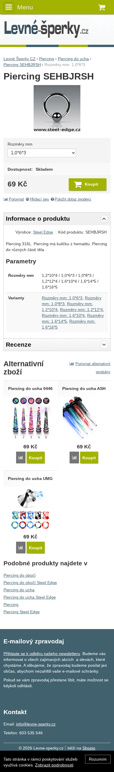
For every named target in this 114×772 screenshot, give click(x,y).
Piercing (11, 604)
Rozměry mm (20, 144)
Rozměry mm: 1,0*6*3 (62, 298)
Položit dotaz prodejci (73, 199)
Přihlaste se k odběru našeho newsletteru (42, 653)
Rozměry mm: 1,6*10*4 (63, 315)
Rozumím (98, 759)
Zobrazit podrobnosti (54, 765)
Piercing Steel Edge (22, 611)
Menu (25, 7)
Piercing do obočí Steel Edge (30, 582)
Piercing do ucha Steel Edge (30, 597)
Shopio (88, 748)
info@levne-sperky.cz (36, 724)
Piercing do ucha (19, 590)
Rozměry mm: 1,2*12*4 (81, 309)
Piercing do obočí (20, 575)
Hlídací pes (39, 199)
